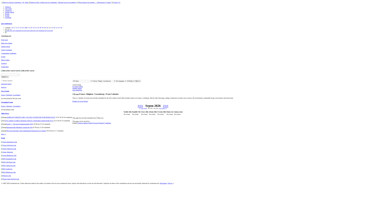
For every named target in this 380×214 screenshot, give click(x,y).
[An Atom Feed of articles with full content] (8, 145)
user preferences (6, 23)
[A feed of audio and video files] (8, 155)
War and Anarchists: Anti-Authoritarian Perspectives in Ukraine (26, 131)
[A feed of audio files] (7, 152)
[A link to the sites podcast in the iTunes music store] (10, 179)
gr (29, 27)
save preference (77, 90)
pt (20, 27)
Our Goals (8, 9)
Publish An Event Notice (80, 101)
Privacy (170, 183)
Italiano (85, 123)
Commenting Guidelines (8, 53)
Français (80, 123)
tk (23, 27)
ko (61, 27)
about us (3, 87)
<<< (140, 105)
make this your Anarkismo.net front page (41, 30)
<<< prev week (143, 108)
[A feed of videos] (8, 149)
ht (42, 27)
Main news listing (6, 43)
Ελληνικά (96, 123)
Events (7, 14)
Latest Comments (6, 50)
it (18, 27)
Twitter (7, 16)
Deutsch (101, 123)
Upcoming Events (7, 102)
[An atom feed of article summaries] (9, 142)
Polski (90, 123)
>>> (165, 105)
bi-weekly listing (77, 86)
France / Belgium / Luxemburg (10, 95)
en (12, 27)
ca (52, 27)
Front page (4, 40)
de (40, 27)
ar (36, 27)
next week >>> (163, 108)
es (16, 27)
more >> (3, 134)
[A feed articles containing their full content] (8, 162)
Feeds (3, 138)
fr (14, 27)
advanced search (6, 84)
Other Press (5, 113)
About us (8, 7)
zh (47, 27)
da (54, 27)
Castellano (107, 123)
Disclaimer (163, 183)
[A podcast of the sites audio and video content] (6, 176)
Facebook (8, 17)
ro (56, 27)
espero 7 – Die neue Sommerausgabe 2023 (19, 124)
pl (38, 27)
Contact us (8, 10)
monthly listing (77, 88)
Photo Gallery (5, 60)
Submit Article (9, 12)
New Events (5, 91)
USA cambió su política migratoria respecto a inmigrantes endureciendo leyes (29, 121)
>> (11, 29)
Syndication (5, 67)
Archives (4, 63)
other (26, 27)
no (31, 27)
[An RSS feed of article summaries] (8, 159)
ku (45, 27)
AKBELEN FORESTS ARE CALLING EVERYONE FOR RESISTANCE (30, 117)
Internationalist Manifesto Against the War (19, 127)
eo (59, 27)
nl (33, 27)
